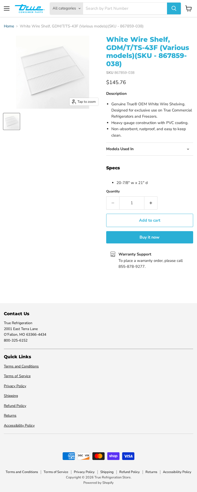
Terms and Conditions (21, 366)
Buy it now (150, 237)
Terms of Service (17, 376)
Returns (10, 415)
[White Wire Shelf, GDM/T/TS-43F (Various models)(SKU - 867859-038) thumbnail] (11, 121)
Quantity (113, 191)
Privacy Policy (15, 386)
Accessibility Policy (19, 425)
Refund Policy (15, 405)
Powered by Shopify (98, 482)
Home (9, 26)
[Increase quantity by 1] (150, 203)
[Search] (174, 8)
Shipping (11, 395)
